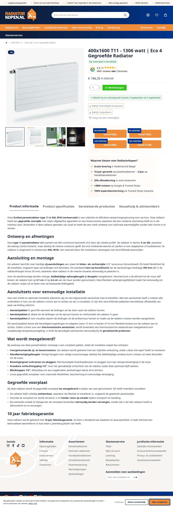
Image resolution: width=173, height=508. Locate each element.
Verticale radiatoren (79, 450)
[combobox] (90, 15)
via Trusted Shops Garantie (123, 190)
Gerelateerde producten (96, 206)
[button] (15, 136)
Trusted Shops (132, 185)
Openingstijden (47, 446)
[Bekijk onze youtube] (23, 445)
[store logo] (26, 15)
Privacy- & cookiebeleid (149, 455)
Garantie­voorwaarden (149, 460)
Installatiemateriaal (79, 460)
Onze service (46, 455)
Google (118, 185)
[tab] (24, 206)
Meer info (33, 503)
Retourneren (112, 464)
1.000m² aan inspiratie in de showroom (83, 3)
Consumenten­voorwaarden (151, 450)
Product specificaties (58, 206)
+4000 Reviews (141, 3)
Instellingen (119, 502)
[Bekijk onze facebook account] (13, 445)
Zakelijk (43, 460)
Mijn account (113, 450)
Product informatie (24, 206)
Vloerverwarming (78, 464)
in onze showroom (115, 180)
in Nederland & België (114, 166)
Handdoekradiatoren (80, 455)
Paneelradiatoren (78, 446)
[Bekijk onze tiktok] (18, 445)
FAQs (108, 446)
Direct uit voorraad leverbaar (46, 3)
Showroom (45, 464)
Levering (110, 455)
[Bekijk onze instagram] (8, 445)
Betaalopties (112, 460)
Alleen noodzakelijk (137, 502)
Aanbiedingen (76, 473)
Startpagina (6, 43)
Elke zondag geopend (117, 3)
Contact (43, 450)
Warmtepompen (77, 469)
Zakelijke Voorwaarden (149, 446)
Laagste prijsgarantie (17, 3)
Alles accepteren (159, 502)
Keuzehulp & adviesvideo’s (139, 206)
